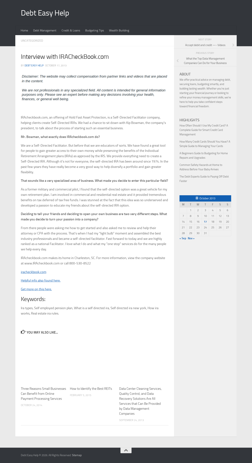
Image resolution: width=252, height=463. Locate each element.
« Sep (182, 238)
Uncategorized (32, 40)
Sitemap (77, 455)
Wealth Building (119, 30)
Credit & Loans (71, 30)
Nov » (191, 238)
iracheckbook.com (33, 272)
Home (24, 30)
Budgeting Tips (94, 30)
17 (205, 221)
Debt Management (44, 30)
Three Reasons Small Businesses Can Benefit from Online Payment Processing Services (43, 394)
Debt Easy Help (45, 13)
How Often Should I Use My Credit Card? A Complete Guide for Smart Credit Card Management (203, 130)
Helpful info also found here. (41, 280)
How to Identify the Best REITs (91, 389)
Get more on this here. (36, 289)
